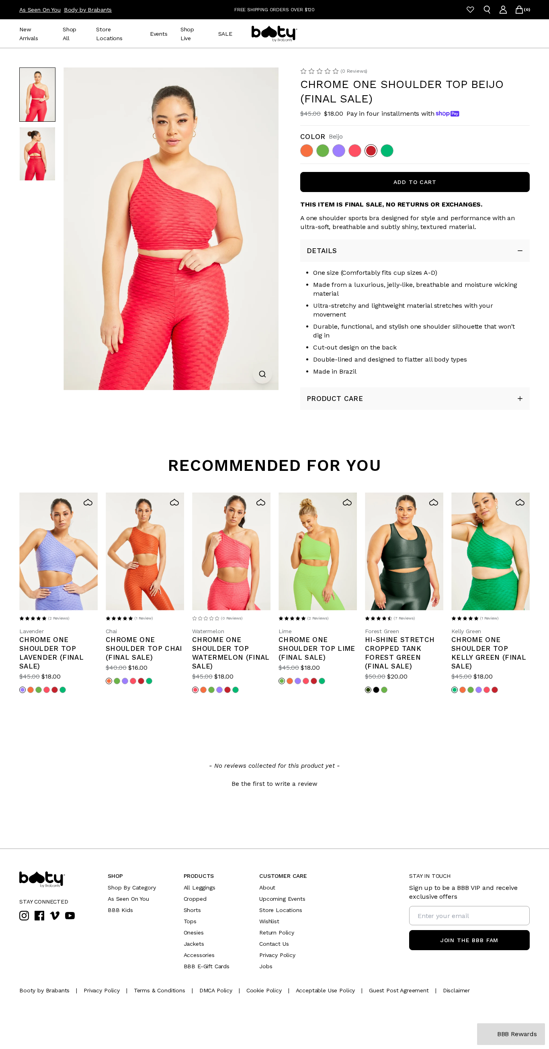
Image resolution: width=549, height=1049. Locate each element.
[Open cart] (519, 10)
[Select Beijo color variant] (54, 690)
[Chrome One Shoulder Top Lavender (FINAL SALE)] (58, 551)
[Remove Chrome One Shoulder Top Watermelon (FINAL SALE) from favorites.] (261, 502)
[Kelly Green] (387, 150)
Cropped (195, 899)
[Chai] (306, 150)
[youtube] (70, 915)
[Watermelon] (354, 150)
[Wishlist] (470, 9)
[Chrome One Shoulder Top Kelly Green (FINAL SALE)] (490, 551)
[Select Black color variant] (376, 690)
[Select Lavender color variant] (22, 690)
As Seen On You (40, 9)
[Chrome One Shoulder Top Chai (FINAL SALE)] (145, 551)
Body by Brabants (88, 9)
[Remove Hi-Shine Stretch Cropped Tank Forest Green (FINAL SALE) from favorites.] (434, 502)
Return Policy (276, 932)
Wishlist (269, 921)
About (267, 887)
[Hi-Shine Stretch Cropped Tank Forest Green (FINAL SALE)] (404, 551)
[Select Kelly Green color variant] (62, 690)
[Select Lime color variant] (38, 690)
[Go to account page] (503, 10)
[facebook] (39, 915)
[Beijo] (371, 150)
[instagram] (24, 915)
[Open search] (487, 10)
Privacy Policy (277, 955)
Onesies (194, 932)
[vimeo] (54, 915)
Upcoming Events (282, 899)
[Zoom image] (262, 374)
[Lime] (322, 150)
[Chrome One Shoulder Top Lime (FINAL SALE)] (318, 551)
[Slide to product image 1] (37, 94)
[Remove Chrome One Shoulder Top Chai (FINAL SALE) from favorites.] (174, 502)
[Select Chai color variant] (30, 690)
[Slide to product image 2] (37, 154)
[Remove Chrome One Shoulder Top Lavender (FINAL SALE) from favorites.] (88, 502)
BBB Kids (120, 910)
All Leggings (199, 887)
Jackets (194, 944)
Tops (190, 921)
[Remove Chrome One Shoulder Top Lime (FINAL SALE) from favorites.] (347, 502)
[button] (274, 783)
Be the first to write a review (274, 783)
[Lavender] (338, 150)
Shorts (192, 910)
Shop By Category (132, 887)
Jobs (265, 966)
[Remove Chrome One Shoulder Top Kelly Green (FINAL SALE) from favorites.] (520, 502)
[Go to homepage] (274, 34)
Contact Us (274, 944)
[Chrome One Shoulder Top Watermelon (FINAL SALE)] (231, 551)
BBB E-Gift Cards (206, 966)
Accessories (199, 955)
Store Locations (280, 910)
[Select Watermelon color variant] (46, 690)
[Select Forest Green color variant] (368, 690)
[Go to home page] (59, 879)
